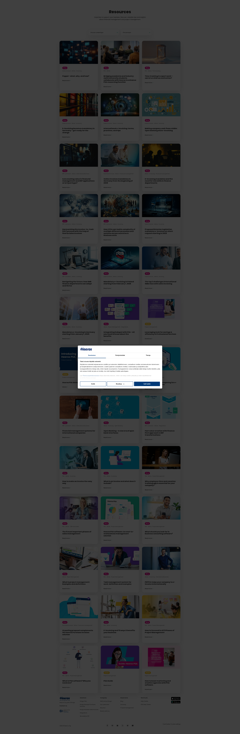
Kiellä (93, 384)
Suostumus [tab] (92, 355)
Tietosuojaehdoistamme (91, 375)
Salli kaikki (147, 384)
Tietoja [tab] (148, 355)
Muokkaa (119, 384)
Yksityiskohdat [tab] (120, 355)
